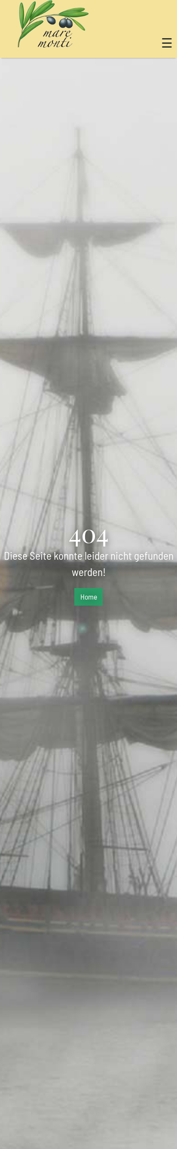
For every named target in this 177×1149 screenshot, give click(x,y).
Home (88, 596)
